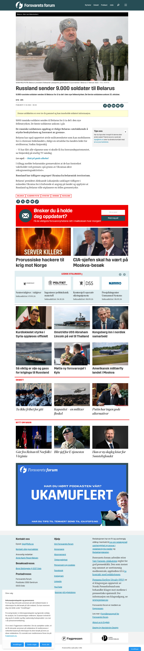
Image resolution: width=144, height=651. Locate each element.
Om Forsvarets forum (63, 544)
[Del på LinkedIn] (113, 105)
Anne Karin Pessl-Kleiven (27, 558)
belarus (20, 196)
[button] (120, 274)
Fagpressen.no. (11, 636)
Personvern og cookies (64, 565)
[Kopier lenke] (122, 105)
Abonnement (60, 555)
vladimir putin (33, 196)
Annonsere (59, 549)
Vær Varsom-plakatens (104, 561)
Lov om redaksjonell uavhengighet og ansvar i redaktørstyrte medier (109, 545)
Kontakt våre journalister (27, 549)
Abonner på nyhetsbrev (65, 593)
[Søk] (118, 5)
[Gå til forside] (35, 5)
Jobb (111, 5)
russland (66, 196)
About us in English (101, 623)
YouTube (58, 587)
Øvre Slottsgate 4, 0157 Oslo (28, 569)
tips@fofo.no (99, 140)
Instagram (59, 576)
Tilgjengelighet (60, 560)
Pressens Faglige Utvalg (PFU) (108, 579)
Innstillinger (135, 649)
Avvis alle (45, 644)
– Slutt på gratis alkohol (36, 158)
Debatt (96, 5)
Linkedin (58, 582)
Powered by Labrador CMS (72, 648)
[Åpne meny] (126, 5)
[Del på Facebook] (105, 105)
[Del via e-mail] (118, 105)
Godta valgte (32, 644)
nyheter (45, 196)
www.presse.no (100, 600)
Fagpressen (97, 609)
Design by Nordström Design (105, 628)
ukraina (55, 196)
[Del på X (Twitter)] (109, 105)
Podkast (104, 5)
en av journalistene (101, 142)
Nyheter (88, 5)
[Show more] (125, 131)
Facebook (58, 571)
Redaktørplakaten (100, 552)
